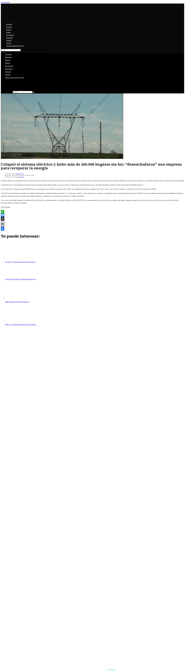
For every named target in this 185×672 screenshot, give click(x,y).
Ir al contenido (5, 2)
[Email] (92, 222)
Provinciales (9, 66)
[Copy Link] (92, 225)
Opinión (8, 75)
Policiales (8, 57)
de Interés (8, 54)
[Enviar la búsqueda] (33, 92)
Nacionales (9, 69)
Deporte (7, 60)
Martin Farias (20, 173)
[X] (92, 218)
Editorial (8, 72)
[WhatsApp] (92, 211)
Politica (7, 63)
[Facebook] (92, 215)
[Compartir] (92, 229)
